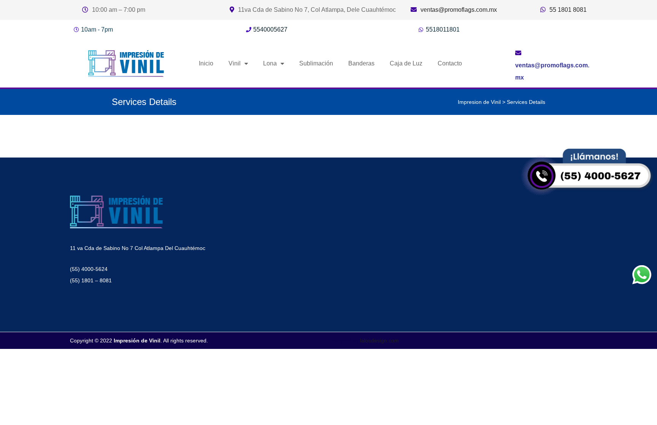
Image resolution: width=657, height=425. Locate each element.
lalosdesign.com (379, 340)
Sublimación (316, 63)
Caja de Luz (406, 63)
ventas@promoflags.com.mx (459, 9)
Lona (270, 63)
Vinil (235, 63)
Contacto (450, 63)
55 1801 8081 (568, 9)
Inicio (206, 63)
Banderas (361, 63)
